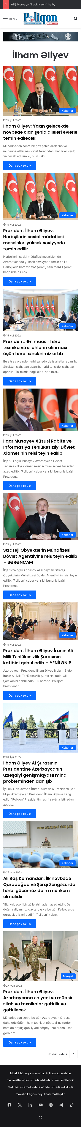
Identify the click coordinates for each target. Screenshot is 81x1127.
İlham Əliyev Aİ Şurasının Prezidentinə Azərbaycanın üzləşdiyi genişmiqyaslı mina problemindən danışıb (35, 772)
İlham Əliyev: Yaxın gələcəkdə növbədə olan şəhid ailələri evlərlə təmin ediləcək (40, 132)
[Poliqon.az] (40, 18)
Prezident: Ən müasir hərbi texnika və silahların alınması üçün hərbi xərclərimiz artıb (35, 347)
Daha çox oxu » (20, 165)
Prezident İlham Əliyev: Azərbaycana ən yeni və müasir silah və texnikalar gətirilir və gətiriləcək (38, 1001)
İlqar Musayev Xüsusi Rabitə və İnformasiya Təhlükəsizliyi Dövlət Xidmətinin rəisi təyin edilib (39, 447)
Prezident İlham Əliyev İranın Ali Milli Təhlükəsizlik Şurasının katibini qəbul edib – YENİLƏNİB (38, 657)
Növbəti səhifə (57, 1054)
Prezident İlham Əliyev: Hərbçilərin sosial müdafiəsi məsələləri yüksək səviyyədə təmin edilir (34, 240)
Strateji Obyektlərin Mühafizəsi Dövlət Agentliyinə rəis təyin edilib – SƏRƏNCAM (40, 556)
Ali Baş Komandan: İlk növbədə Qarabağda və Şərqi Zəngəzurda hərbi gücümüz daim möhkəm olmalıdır (39, 887)
